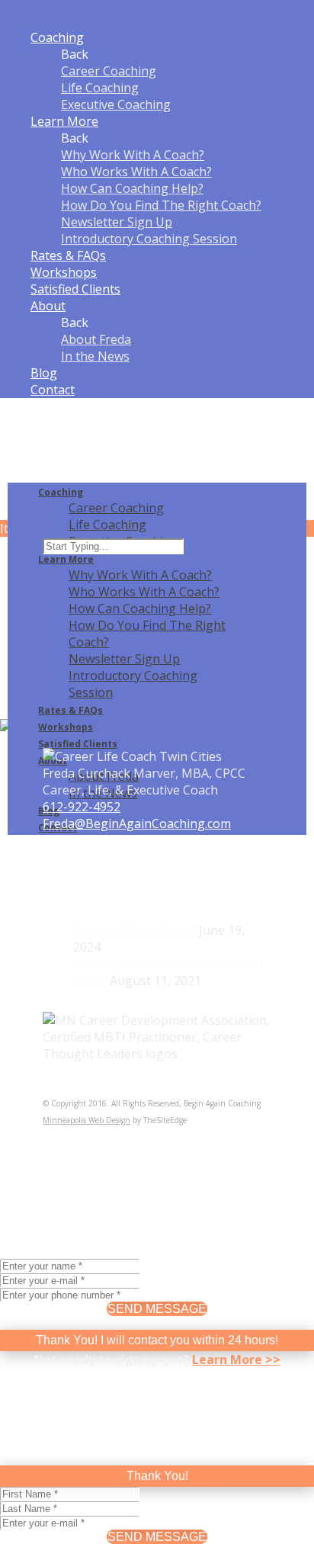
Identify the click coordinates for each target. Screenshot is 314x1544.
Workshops (63, 272)
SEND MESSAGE (157, 1308)
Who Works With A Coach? (136, 171)
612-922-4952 (81, 806)
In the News (95, 356)
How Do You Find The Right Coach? (161, 205)
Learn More (64, 121)
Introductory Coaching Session (149, 238)
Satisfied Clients (75, 289)
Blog (43, 372)
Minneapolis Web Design (86, 1120)
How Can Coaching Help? (132, 188)
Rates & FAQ (68, 255)
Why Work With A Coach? (132, 154)
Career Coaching (108, 71)
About (48, 305)
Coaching (57, 37)
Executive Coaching (116, 104)
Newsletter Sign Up (116, 221)
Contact (52, 389)
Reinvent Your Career (134, 930)
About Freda (96, 339)
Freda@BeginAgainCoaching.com (137, 823)
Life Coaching (100, 87)
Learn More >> (236, 1359)
